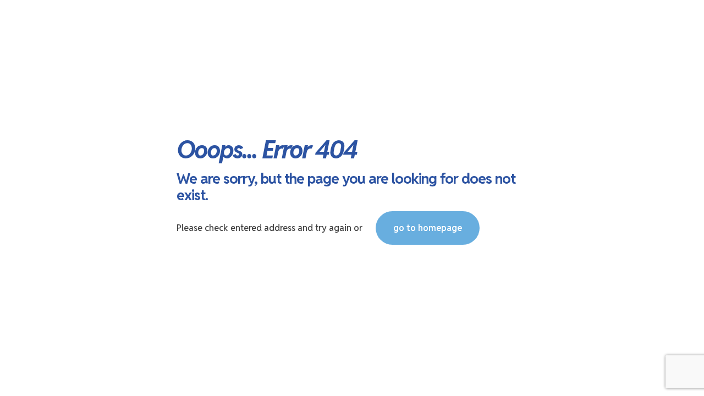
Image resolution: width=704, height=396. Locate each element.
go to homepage (427, 228)
